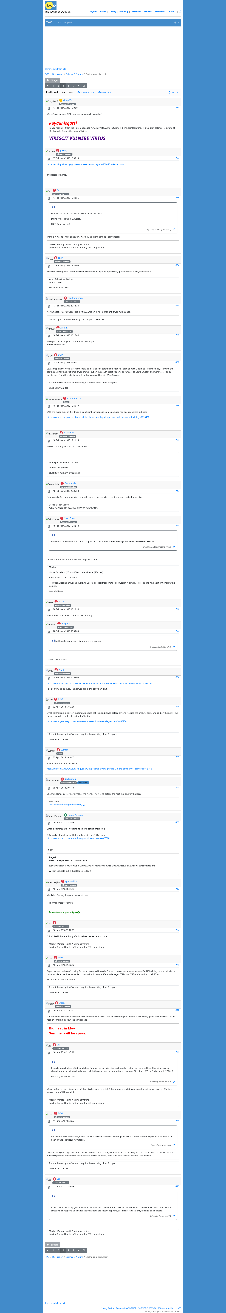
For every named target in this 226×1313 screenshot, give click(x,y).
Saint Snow (69, 518)
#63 (177, 630)
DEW (60, 354)
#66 (177, 757)
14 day (112, 11)
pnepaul (65, 623)
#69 (177, 888)
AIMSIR (63, 327)
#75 (177, 1186)
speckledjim (71, 881)
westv (62, 1002)
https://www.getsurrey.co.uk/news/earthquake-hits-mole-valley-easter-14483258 (86, 721)
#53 (177, 197)
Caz (58, 190)
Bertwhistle (70, 483)
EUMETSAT (160, 11)
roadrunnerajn (75, 298)
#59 (177, 440)
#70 (177, 929)
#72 (177, 1010)
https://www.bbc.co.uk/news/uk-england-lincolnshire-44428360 (78, 838)
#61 (177, 525)
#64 (177, 677)
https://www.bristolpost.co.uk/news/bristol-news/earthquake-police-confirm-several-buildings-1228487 (98, 417)
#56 (177, 335)
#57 (177, 362)
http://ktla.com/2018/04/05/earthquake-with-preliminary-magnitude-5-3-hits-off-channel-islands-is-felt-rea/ (99, 768)
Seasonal (136, 11)
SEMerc (64, 749)
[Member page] (180, 11)
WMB (61, 601)
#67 (177, 787)
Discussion (57, 74)
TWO (49, 22)
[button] (58, 22)
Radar (103, 11)
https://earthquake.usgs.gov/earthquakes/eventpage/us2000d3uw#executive (85, 164)
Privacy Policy (107, 1308)
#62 (177, 609)
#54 (177, 265)
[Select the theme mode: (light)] (176, 22)
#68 (177, 822)
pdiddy (63, 150)
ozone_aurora (74, 398)
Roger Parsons (75, 815)
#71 (177, 964)
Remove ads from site (55, 68)
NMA (60, 257)
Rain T (172, 11)
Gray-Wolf (68, 100)
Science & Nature (74, 74)
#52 (177, 157)
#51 (177, 107)
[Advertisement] (113, 47)
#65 (177, 706)
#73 (177, 1052)
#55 (177, 305)
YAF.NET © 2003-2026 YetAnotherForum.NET (159, 1308)
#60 (177, 490)
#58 (177, 405)
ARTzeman (69, 432)
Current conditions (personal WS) (66, 804)
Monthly (123, 11)
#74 (177, 1120)
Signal (93, 11)
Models (148, 11)
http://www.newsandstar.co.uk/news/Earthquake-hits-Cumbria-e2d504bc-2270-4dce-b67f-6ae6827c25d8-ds (100, 683)
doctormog (70, 779)
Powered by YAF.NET (126, 1308)
